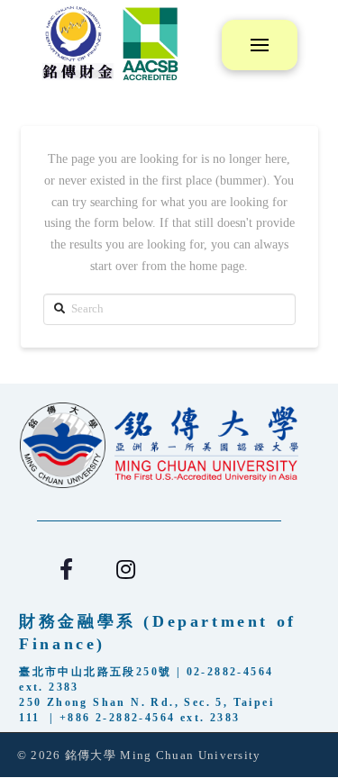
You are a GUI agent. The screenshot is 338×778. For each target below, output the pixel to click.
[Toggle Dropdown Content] (259, 45)
